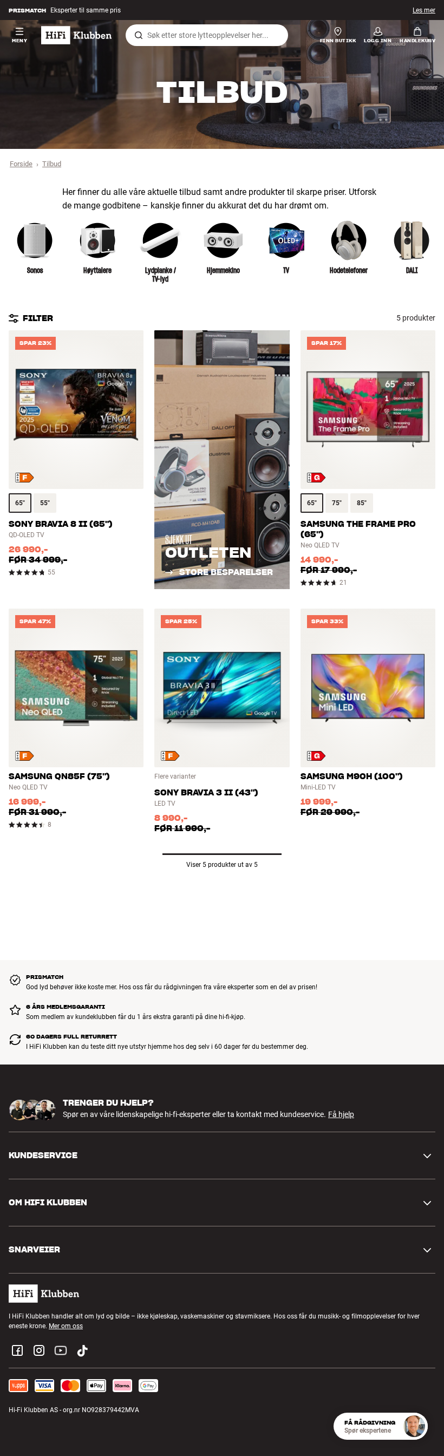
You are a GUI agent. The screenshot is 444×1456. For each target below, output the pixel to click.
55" (45, 503)
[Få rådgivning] (414, 1426)
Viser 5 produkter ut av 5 (222, 864)
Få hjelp (341, 1114)
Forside (21, 164)
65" (20, 503)
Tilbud (51, 164)
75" (337, 503)
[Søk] (138, 35)
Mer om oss (66, 1326)
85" (362, 503)
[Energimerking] (24, 477)
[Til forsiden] (76, 35)
